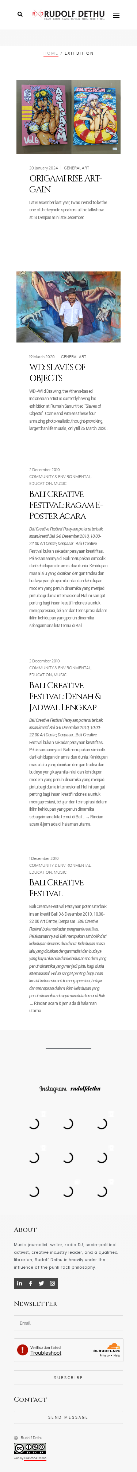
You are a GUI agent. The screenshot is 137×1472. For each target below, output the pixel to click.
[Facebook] (30, 1283)
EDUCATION (40, 483)
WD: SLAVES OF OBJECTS (57, 373)
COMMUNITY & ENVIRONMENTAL (60, 476)
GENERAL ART (76, 168)
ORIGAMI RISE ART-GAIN (65, 184)
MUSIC (60, 483)
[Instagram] (52, 1283)
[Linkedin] (19, 1283)
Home (50, 53)
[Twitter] (41, 1283)
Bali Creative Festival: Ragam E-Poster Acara (66, 505)
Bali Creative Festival (56, 888)
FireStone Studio (35, 1458)
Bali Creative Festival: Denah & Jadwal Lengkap (64, 696)
